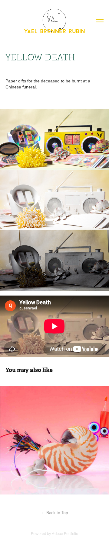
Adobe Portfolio (65, 533)
